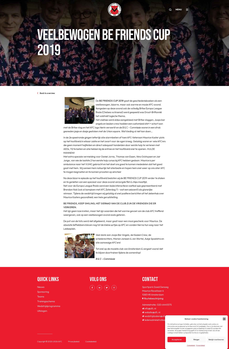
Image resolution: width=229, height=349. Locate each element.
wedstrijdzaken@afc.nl (156, 316)
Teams (40, 296)
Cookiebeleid (191, 345)
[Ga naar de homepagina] (114, 9)
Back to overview (47, 93)
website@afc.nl (152, 312)
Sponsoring (43, 291)
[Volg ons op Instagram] (114, 287)
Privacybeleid (200, 345)
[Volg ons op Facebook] (92, 287)
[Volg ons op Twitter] (106, 287)
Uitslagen (42, 310)
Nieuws (40, 286)
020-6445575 (164, 304)
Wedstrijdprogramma (48, 306)
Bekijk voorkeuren (216, 339)
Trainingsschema (46, 301)
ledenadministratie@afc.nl (158, 319)
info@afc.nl (150, 308)
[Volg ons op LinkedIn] (99, 287)
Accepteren (177, 339)
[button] (224, 319)
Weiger (196, 339)
